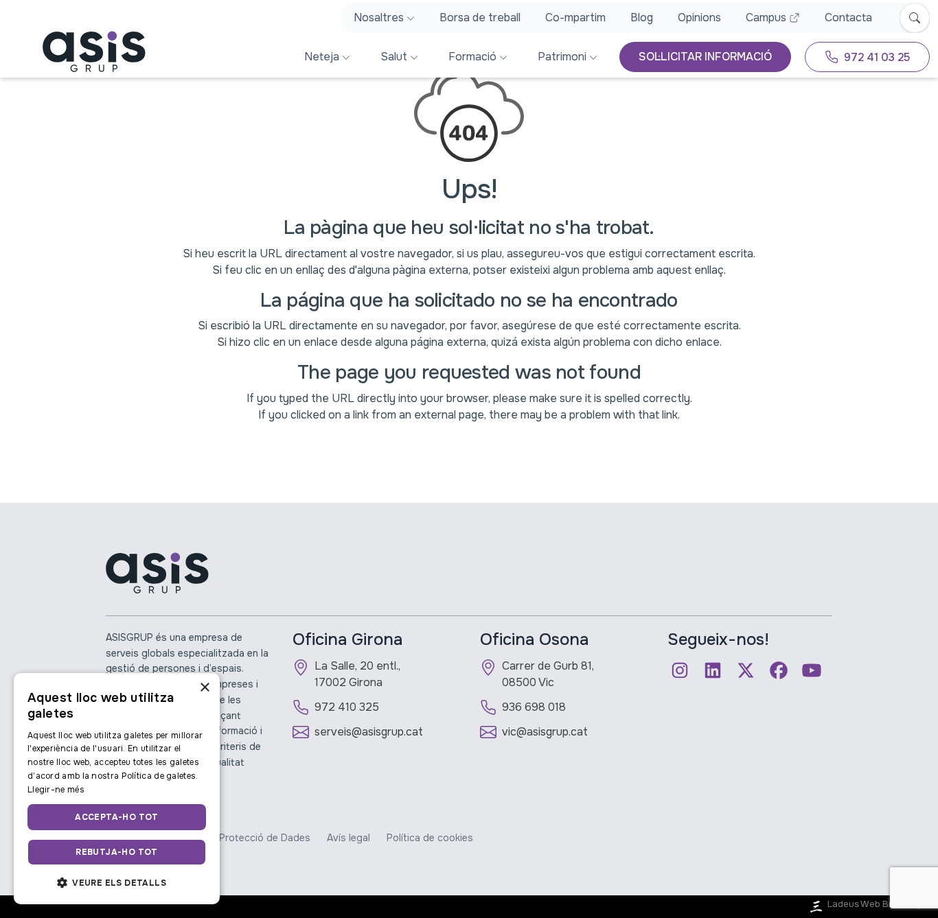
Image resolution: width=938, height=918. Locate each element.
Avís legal (348, 838)
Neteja (321, 56)
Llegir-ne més (55, 789)
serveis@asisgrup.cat (368, 732)
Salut (393, 56)
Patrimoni (562, 56)
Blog (641, 17)
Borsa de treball (480, 17)
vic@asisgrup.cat (545, 732)
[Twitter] (745, 670)
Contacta (848, 17)
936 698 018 (534, 707)
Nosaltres (379, 17)
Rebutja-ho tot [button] (117, 852)
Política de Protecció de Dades (239, 838)
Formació (472, 56)
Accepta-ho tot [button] (117, 817)
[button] (116, 882)
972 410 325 (346, 707)
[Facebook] (778, 670)
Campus (766, 17)
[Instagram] (679, 670)
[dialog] (117, 788)
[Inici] (77, 51)
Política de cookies (430, 838)
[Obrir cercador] (915, 18)
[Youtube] (811, 670)
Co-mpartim (575, 17)
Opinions (699, 17)
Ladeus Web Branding (874, 904)
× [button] (204, 688)
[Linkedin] (712, 670)
